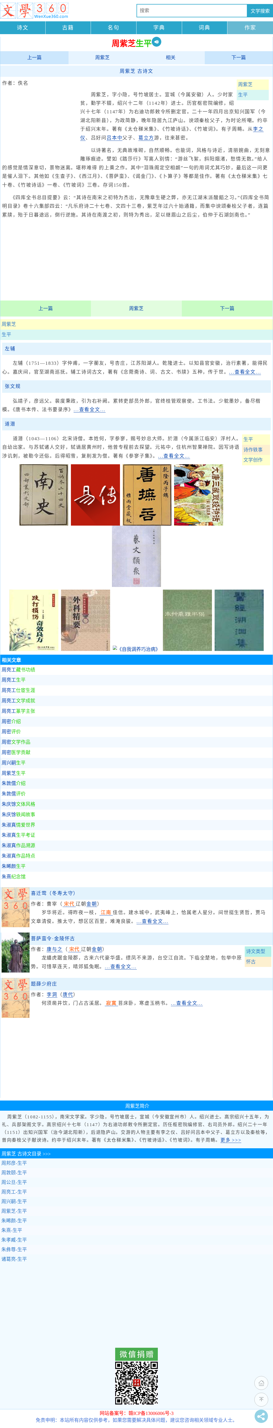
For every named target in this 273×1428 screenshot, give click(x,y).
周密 (11, 721)
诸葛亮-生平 (14, 1259)
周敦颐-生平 (14, 1172)
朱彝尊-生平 (14, 1249)
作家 (250, 28)
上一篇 (34, 57)
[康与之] (16, 971)
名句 (113, 28)
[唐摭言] (147, 524)
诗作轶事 (253, 450)
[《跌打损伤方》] (34, 649)
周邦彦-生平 (14, 1163)
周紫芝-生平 (14, 1211)
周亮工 (18, 670)
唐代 (68, 994)
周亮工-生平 (14, 1192)
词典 (204, 28)
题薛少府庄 (44, 984)
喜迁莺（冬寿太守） (54, 893)
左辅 (10, 348)
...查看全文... (245, 372)
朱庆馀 (18, 804)
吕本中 (114, 138)
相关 (170, 57)
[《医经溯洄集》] (239, 649)
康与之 (54, 949)
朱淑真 (18, 825)
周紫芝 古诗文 (136, 71)
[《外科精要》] (85, 649)
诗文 (23, 28)
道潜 (10, 424)
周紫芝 (102, 57)
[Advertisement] (40, 123)
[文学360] (34, 11)
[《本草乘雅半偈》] (187, 649)
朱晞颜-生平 (14, 1220)
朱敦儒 (14, 783)
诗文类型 (255, 951)
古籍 (68, 28)
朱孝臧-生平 (14, 1240)
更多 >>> (230, 1140)
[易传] (95, 524)
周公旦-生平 (14, 1182)
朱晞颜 (14, 866)
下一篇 (238, 57)
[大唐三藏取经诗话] (198, 524)
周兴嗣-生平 (14, 1201)
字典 (159, 28)
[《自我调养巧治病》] (136, 649)
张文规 (13, 386)
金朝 (91, 904)
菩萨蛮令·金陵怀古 (53, 938)
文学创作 (253, 460)
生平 (243, 95)
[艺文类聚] (136, 585)
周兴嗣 (14, 763)
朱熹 (14, 876)
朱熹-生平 (11, 1230)
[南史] (44, 524)
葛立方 (146, 138)
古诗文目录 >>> (26, 1154)
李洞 (52, 994)
